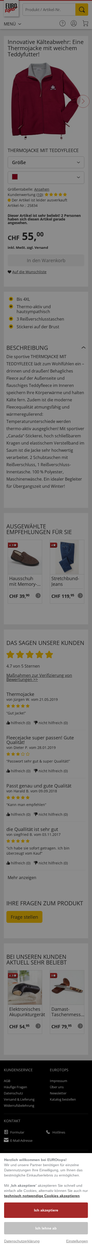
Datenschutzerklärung (22, 1241)
